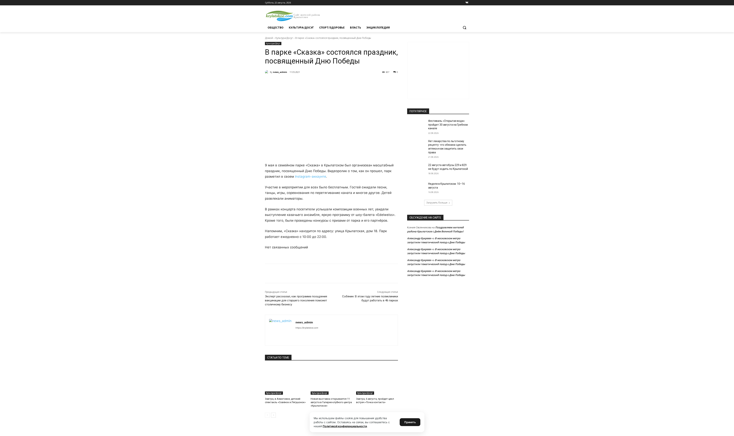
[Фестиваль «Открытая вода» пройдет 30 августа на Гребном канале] (416, 125)
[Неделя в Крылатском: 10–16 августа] (416, 188)
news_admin (280, 72)
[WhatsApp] (318, 82)
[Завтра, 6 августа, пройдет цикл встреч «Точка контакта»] (377, 380)
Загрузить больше (436, 202)
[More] (335, 82)
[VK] (300, 82)
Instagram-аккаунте (310, 176)
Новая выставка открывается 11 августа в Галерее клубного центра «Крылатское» (331, 402)
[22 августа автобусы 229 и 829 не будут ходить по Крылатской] (416, 169)
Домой (269, 38)
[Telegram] (309, 82)
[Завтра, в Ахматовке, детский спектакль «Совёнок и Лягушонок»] (286, 380)
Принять (410, 422)
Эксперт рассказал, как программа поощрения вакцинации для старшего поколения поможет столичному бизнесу (296, 300)
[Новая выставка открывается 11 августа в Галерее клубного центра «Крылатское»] (331, 380)
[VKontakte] (467, 3)
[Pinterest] (326, 82)
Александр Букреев (419, 238)
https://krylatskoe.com (307, 327)
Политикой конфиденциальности (345, 426)
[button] (464, 27)
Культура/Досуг (284, 38)
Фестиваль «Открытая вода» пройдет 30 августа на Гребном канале (448, 124)
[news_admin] (267, 72)
